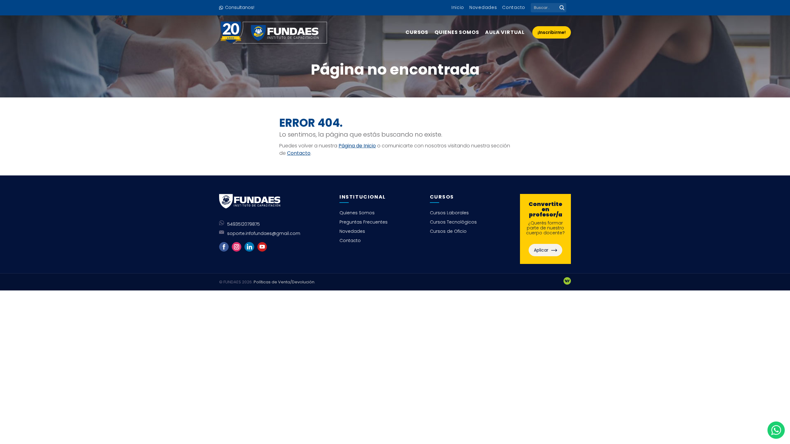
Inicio (457, 7)
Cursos (416, 32)
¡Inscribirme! (552, 32)
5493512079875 (243, 224)
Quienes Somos (456, 32)
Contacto (513, 7)
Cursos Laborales (449, 213)
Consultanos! (239, 7)
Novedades (483, 7)
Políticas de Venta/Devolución (284, 282)
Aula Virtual (505, 32)
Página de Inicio (357, 145)
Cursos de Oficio (448, 231)
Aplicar (542, 250)
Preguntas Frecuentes (363, 222)
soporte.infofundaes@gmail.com (263, 233)
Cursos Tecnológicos (453, 222)
